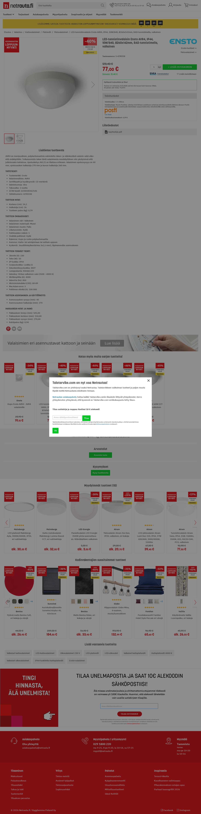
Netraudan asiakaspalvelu (65, 397)
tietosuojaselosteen (103, 424)
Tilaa (86, 418)
